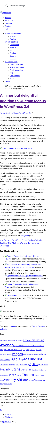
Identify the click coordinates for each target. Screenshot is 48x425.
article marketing (33, 340)
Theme (18, 375)
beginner (16, 346)
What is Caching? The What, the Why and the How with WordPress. (20, 243)
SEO (11, 50)
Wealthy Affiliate (16, 380)
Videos (13, 59)
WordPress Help (11, 42)
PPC (11, 73)
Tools (12, 78)
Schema (43, 370)
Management (4, 365)
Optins (33, 364)
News (7, 81)
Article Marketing (17, 67)
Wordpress (39, 380)
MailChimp (17, 359)
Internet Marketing (29, 354)
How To (9, 354)
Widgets (31, 380)
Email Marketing (16, 70)
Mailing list (33, 359)
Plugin (4, 369)
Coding (13, 53)
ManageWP (11, 365)
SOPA (11, 375)
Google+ (8, 23)
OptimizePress (24, 365)
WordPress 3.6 (25, 113)
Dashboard (14, 45)
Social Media (15, 76)
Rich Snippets (36, 370)
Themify (36, 375)
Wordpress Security (6, 384)
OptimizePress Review (34, 276)
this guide (25, 235)
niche (17, 365)
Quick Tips (26, 370)
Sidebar (5, 375)
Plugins (13, 39)
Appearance (11, 340)
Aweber (6, 345)
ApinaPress (6, 422)
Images (17, 354)
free (24, 350)
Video (2, 380)
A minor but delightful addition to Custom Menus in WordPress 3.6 (23, 101)
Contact (8, 26)
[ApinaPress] (5, 13)
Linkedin (3, 329)
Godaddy (38, 350)
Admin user (3, 340)
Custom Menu (32, 346)
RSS (6, 29)
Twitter (8, 18)
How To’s (13, 47)
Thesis (42, 375)
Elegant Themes (8, 349)
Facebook (9, 20)
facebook (19, 350)
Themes (13, 36)
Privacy (8, 414)
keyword (38, 354)
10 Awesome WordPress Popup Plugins (16, 240)
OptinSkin (43, 364)
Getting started (30, 350)
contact (13, 326)
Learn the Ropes (16, 64)
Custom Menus (12, 113)
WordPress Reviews (13, 33)
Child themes (23, 346)
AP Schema (19, 340)
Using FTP (19, 295)
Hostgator (3, 354)
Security (13, 56)
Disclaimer (9, 417)
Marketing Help (11, 62)
